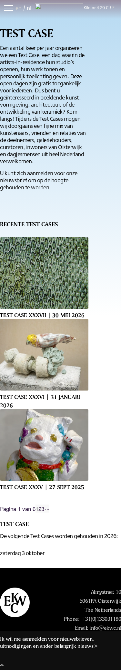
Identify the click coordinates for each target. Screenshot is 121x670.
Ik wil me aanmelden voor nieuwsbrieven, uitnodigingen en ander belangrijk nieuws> (49, 642)
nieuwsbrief (13, 180)
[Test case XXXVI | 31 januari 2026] (44, 355)
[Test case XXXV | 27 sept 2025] (44, 445)
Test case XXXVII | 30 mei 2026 (42, 314)
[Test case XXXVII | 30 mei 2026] (44, 273)
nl (29, 8)
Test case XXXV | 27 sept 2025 (42, 486)
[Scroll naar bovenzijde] (2, 664)
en (18, 8)
